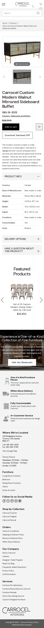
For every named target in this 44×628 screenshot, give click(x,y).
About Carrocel (8, 553)
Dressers (13, 23)
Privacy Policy (8, 570)
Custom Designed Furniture (13, 599)
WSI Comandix (26, 625)
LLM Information (9, 574)
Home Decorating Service (13, 596)
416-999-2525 (12, 444)
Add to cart (11, 126)
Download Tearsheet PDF (17, 135)
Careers (5, 556)
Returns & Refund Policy (12, 538)
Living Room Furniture (11, 476)
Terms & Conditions (10, 531)
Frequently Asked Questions (14, 567)
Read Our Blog (8, 563)
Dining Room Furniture (11, 483)
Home (4, 23)
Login (40, 8)
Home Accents (8, 490)
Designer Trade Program (12, 560)
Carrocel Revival (9, 520)
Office (5, 486)
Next (39, 298)
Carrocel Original (9, 516)
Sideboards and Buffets (20, 116)
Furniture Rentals (9, 592)
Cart (40, 4)
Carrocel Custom (9, 513)
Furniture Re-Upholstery (12, 585)
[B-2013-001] (22, 77)
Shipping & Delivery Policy (13, 534)
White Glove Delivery (11, 542)
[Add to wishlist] (39, 126)
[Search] (39, 13)
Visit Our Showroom (22, 362)
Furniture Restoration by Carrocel (16, 589)
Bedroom (6, 479)
